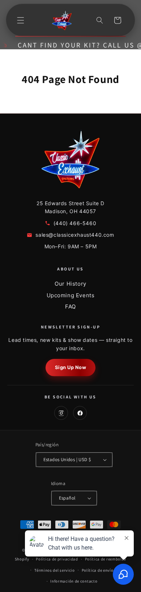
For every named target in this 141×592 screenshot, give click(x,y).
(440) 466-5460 (75, 223)
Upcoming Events (71, 295)
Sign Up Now (70, 367)
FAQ (70, 306)
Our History (70, 283)
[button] (21, 20)
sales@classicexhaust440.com (74, 235)
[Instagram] (61, 413)
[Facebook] (80, 413)
